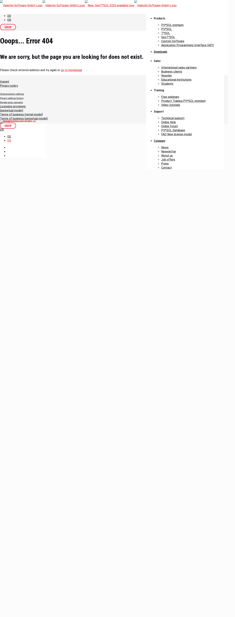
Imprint (4, 81)
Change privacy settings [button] (12, 94)
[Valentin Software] (88, 5)
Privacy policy (9, 85)
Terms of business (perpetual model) (24, 118)
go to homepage (71, 70)
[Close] (1, 280)
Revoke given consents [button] (11, 102)
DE (9, 16)
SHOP (8, 27)
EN (9, 20)
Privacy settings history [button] (12, 98)
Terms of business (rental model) (21, 114)
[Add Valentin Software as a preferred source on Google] (18, 122)
